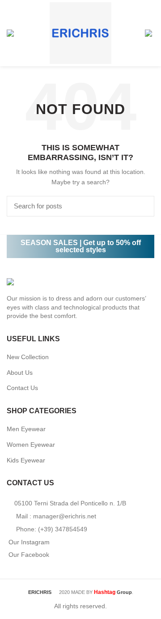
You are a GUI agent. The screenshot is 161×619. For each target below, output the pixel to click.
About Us (20, 372)
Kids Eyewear (26, 460)
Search (142, 206)
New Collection (28, 356)
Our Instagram (29, 542)
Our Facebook (28, 554)
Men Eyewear (26, 428)
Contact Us (22, 387)
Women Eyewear (31, 444)
